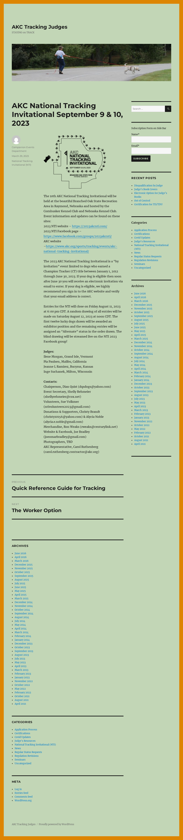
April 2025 (20, 594)
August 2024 (22, 617)
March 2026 (22, 560)
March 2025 (21, 598)
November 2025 (24, 568)
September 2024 (24, 613)
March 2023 (21, 669)
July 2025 (20, 583)
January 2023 (22, 677)
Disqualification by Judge (148, 185)
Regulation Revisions (27, 755)
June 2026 (20, 553)
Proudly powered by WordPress (56, 824)
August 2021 (22, 700)
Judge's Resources (25, 740)
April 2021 (20, 703)
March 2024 (21, 632)
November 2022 (24, 681)
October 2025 (22, 572)
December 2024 (24, 602)
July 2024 (20, 621)
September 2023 (24, 651)
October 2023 (22, 647)
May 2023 (20, 662)
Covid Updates (23, 737)
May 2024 (20, 624)
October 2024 (22, 609)
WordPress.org (23, 800)
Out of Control (142, 200)
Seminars (20, 759)
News (18, 748)
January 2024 (22, 639)
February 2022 (23, 692)
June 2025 (20, 587)
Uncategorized (23, 763)
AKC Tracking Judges (39, 27)
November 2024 (24, 606)
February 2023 (23, 673)
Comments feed (24, 796)
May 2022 (20, 688)
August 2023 (22, 654)
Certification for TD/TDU (148, 204)
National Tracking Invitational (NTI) (35, 744)
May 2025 (20, 591)
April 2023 (20, 666)
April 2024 (20, 628)
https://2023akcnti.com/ (89, 226)
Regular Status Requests (28, 752)
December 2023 (23, 643)
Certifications (22, 733)
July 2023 (20, 658)
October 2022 (22, 685)
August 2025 (22, 579)
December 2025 (24, 564)
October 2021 (22, 696)
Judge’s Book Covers (145, 189)
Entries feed (21, 793)
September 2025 (24, 575)
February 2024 (23, 636)
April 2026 (21, 557)
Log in (18, 789)
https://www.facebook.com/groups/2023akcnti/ (78, 236)
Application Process (26, 729)
